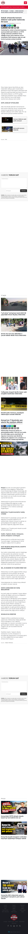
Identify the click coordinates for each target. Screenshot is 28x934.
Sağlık (14, 908)
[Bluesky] (7, 25)
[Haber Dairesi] (3, 2)
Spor (5, 908)
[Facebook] (2, 25)
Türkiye (5, 906)
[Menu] (25, 3)
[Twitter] (5, 25)
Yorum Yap (5, 27)
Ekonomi (23, 905)
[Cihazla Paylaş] (15, 25)
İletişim (16, 921)
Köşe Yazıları (14, 911)
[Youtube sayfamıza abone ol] (14, 926)
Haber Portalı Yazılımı (15, 932)
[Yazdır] (18, 28)
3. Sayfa (12, 10)
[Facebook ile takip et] (8, 926)
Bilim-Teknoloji (5, 911)
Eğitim (22, 908)
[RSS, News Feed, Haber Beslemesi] (19, 926)
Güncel (5, 905)
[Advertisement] (14, 70)
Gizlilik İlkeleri (21, 921)
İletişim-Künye (11, 921)
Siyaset (14, 905)
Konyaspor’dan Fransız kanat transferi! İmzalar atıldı (14, 7)
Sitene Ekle (14, 923)
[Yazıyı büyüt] (9, 28)
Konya (22, 906)
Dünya (14, 910)
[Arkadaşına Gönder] (15, 28)
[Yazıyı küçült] (12, 28)
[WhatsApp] (12, 25)
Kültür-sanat (22, 910)
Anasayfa (5, 921)
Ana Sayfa (5, 10)
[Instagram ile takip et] (16, 926)
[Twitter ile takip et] (11, 926)
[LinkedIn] (10, 25)
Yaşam (22, 911)
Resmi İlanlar (5, 910)
